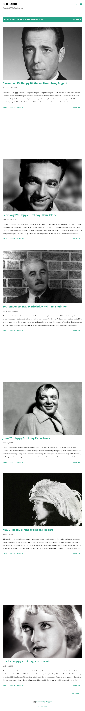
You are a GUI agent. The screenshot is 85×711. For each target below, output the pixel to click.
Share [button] (5, 107)
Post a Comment (17, 107)
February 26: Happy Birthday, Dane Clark (29, 215)
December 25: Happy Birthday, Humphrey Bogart (35, 83)
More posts (77, 693)
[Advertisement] (42, 133)
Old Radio (10, 4)
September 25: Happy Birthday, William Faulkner (35, 306)
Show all (76, 19)
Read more (77, 107)
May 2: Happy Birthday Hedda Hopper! (28, 529)
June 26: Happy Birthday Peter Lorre (26, 438)
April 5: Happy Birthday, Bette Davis (26, 661)
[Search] (75, 4)
